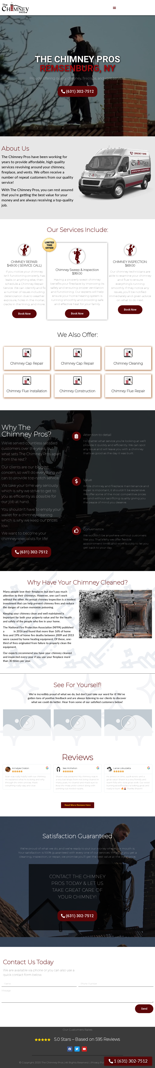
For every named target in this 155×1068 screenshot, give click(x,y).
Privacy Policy (99, 1062)
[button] (114, 7)
